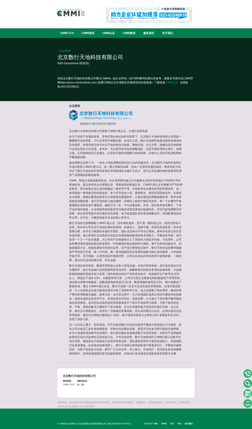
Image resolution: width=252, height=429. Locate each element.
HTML (164, 423)
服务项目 (148, 33)
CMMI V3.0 (67, 33)
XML (156, 423)
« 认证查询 (64, 50)
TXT (172, 423)
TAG (179, 423)
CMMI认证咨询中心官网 (68, 12)
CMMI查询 (129, 33)
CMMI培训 (88, 33)
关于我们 (167, 33)
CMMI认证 (108, 33)
